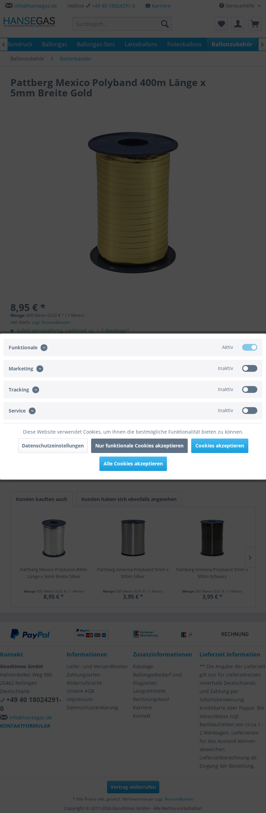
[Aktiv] (249, 347)
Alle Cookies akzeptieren (133, 463)
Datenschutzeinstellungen (53, 445)
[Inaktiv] (249, 368)
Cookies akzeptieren (219, 445)
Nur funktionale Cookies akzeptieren (139, 445)
